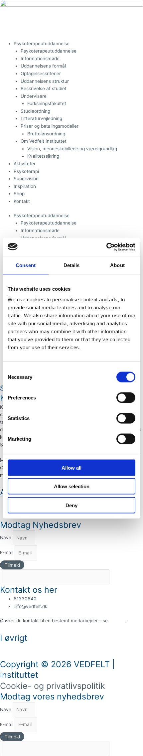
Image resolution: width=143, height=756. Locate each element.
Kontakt (22, 201)
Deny (71, 505)
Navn (6, 537)
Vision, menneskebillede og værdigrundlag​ (72, 148)
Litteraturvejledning (41, 118)
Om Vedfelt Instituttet (44, 141)
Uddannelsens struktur (45, 81)
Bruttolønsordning (46, 133)
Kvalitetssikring (43, 156)
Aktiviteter (25, 163)
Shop (19, 193)
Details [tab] (72, 265)
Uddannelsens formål (43, 66)
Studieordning (35, 111)
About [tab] (117, 265)
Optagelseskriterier (41, 73)
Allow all (71, 467)
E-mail (7, 552)
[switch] (125, 397)
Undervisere (34, 96)
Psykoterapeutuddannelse (42, 43)
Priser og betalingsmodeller (49, 126)
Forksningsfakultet (46, 103)
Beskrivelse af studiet (44, 88)
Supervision (26, 178)
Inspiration (25, 186)
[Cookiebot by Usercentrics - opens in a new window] (106, 246)
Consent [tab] (26, 265)
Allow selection (71, 486)
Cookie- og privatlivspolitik (52, 686)
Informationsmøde (40, 58)
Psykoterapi (26, 171)
